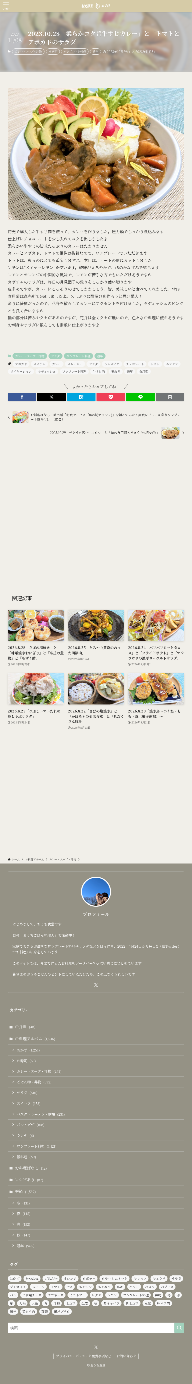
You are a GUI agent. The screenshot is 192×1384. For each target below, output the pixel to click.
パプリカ (167, 1286)
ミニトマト (78, 1295)
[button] (22, 397)
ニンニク (104, 1286)
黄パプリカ (62, 1311)
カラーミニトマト (115, 1278)
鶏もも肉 (28, 1311)
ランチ (25, 1135)
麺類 (44, 1311)
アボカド (21, 364)
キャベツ (140, 1278)
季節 (25, 1191)
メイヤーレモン (21, 371)
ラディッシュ (47, 371)
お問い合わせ (126, 1356)
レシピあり (29, 1180)
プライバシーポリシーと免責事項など (83, 1356)
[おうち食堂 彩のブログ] (96, 6)
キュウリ (159, 1278)
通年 (95, 51)
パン (13, 1295)
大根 (22, 1303)
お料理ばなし (31, 1168)
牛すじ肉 (99, 371)
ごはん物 (51, 1278)
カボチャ (40, 364)
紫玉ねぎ (132, 1303)
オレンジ (70, 1278)
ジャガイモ (112, 364)
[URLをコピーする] (170, 397)
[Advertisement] (96, 517)
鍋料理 (26, 1156)
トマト (155, 364)
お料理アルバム (35, 1038)
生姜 (85, 1303)
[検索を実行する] (179, 1328)
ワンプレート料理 (75, 51)
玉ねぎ (115, 371)
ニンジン (172, 364)
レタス (96, 1295)
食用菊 (143, 371)
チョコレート (135, 364)
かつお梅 (32, 1278)
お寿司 (26, 1060)
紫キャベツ (111, 1303)
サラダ (53, 51)
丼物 (158, 1295)
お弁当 (25, 1027)
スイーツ (28, 1103)
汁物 (56, 1303)
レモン (112, 1295)
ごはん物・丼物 (34, 1081)
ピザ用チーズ (32, 1295)
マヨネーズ (56, 1295)
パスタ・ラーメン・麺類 (41, 1114)
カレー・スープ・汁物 (28, 51)
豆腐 (147, 1303)
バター (134, 1286)
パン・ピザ (30, 1124)
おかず (28, 1049)
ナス (69, 1286)
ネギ (120, 1286)
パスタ (150, 1286)
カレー (56, 364)
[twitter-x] (96, 985)
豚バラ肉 (163, 1303)
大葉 (35, 1303)
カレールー (75, 364)
